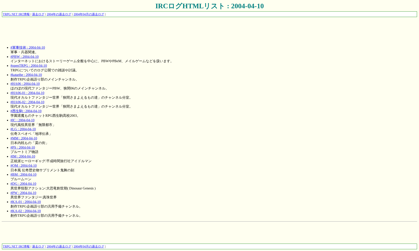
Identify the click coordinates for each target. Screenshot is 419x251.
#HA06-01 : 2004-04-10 (27, 93)
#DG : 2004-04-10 (23, 184)
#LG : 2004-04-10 (23, 129)
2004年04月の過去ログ (89, 14)
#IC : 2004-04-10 (22, 120)
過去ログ (38, 14)
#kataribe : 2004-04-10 (26, 75)
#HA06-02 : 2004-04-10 (27, 102)
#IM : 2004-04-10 (22, 156)
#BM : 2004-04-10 (23, 174)
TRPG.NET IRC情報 (16, 14)
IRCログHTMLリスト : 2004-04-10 (209, 6)
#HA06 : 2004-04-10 (25, 84)
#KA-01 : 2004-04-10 (25, 202)
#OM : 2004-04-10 (23, 165)
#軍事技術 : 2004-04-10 (27, 47)
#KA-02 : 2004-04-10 (25, 211)
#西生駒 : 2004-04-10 (25, 111)
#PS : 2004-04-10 (22, 147)
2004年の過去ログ (59, 14)
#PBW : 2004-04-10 (24, 56)
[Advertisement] (81, 27)
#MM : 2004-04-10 (23, 138)
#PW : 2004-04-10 (23, 193)
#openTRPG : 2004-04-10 (28, 65)
